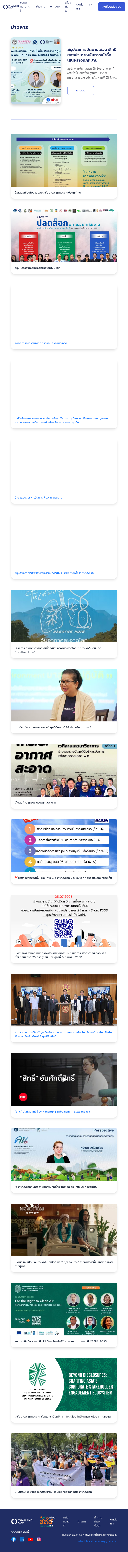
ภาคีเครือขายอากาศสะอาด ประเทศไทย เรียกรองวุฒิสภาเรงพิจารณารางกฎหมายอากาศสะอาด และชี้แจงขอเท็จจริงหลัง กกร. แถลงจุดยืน (61, 420)
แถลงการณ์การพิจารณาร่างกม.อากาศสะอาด (41, 343)
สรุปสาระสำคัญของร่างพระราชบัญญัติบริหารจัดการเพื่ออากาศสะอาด (54, 573)
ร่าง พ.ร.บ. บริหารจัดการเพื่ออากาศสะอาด (38, 498)
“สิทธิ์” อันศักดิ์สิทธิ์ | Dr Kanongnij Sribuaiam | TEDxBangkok (52, 1112)
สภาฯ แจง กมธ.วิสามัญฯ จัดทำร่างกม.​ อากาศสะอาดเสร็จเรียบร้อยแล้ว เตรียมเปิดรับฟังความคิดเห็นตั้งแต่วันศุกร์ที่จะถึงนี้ (63, 1034)
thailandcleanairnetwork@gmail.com (96, 1541)
